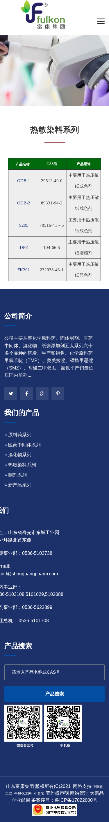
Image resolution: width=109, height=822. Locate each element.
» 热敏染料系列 (20, 464)
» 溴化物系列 (17, 454)
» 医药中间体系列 (22, 444)
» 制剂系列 (15, 474)
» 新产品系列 (17, 485)
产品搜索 (54, 693)
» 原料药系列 (17, 434)
